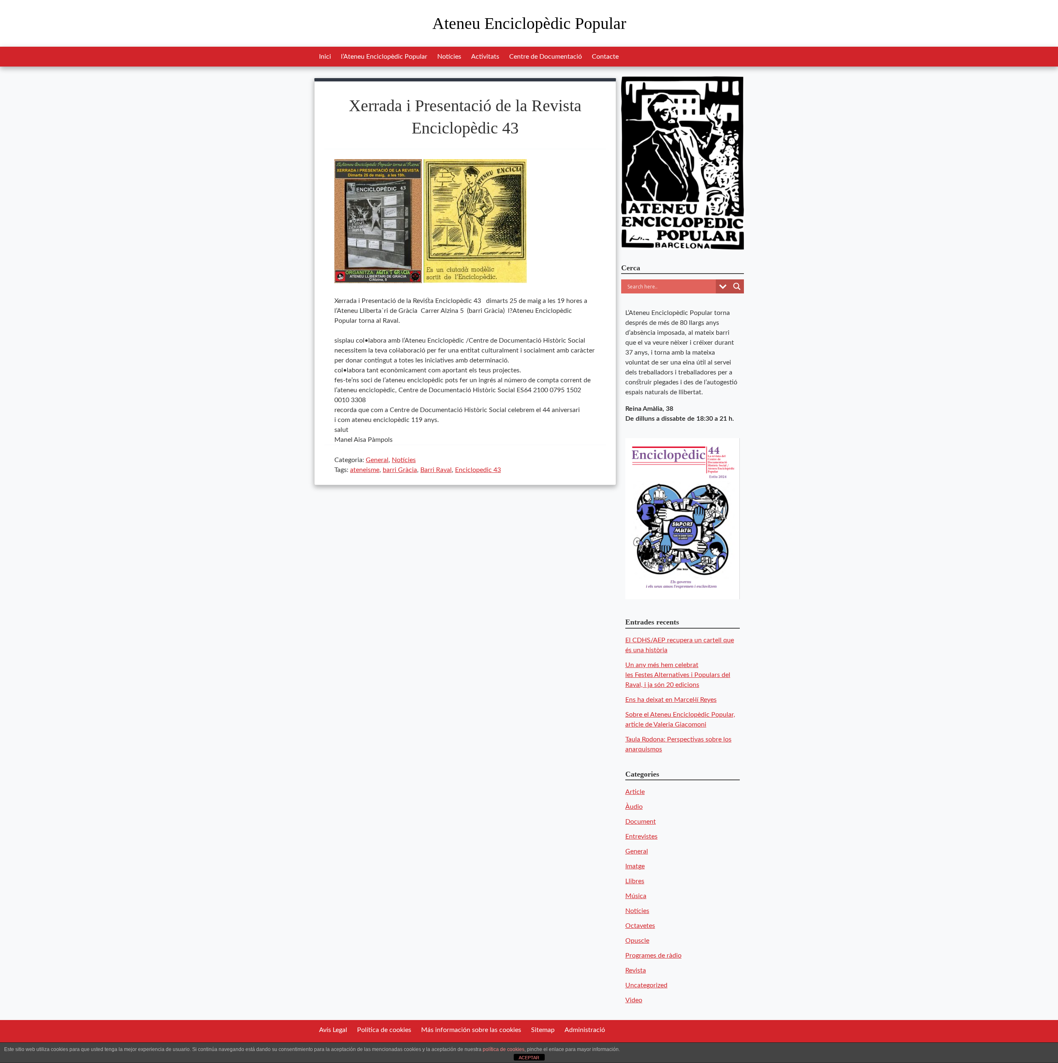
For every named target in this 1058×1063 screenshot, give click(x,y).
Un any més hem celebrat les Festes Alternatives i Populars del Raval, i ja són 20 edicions (677, 675)
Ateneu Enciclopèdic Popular (529, 23)
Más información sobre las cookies (471, 1030)
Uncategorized (646, 985)
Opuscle (637, 940)
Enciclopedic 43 (478, 470)
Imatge (635, 866)
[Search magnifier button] (737, 286)
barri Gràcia (400, 470)
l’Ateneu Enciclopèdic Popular (384, 56)
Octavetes (640, 925)
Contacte (605, 56)
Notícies (449, 56)
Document (640, 821)
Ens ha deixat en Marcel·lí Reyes (671, 699)
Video (633, 1000)
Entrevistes (641, 836)
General (377, 460)
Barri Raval (436, 470)
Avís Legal (333, 1030)
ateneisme (364, 470)
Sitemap (543, 1030)
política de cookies (503, 1049)
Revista (635, 970)
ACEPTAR (529, 1057)
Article (635, 792)
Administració (585, 1030)
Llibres (634, 881)
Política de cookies (384, 1030)
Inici (325, 56)
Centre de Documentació (545, 56)
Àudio (634, 806)
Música (635, 896)
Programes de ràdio (653, 955)
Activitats (485, 56)
